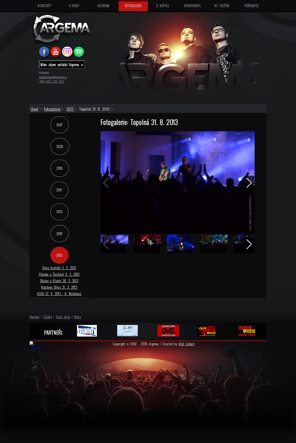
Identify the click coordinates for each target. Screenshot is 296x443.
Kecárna (104, 5)
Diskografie (192, 5)
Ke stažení (222, 5)
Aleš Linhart (186, 343)
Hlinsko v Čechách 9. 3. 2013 (59, 274)
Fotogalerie (133, 5)
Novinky (35, 316)
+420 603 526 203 (51, 81)
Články (47, 316)
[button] (249, 183)
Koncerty (44, 5)
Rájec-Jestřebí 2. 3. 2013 (59, 267)
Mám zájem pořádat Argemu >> (61, 64)
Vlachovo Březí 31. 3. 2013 (59, 287)
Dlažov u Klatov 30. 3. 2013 (59, 280)
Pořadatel (251, 5)
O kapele (162, 5)
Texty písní (63, 316)
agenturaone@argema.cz (53, 77)
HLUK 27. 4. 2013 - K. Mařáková (59, 293)
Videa (77, 316)
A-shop (74, 5)
